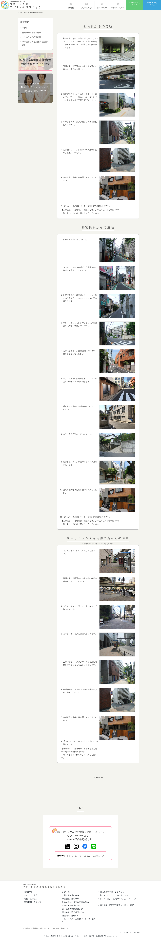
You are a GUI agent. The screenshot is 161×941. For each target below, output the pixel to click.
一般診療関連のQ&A (70, 895)
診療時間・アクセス (118, 8)
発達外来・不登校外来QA (73, 912)
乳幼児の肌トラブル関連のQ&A (75, 902)
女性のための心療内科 (31, 37)
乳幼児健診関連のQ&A (71, 905)
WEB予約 (152, 3)
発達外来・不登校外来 (31, 32)
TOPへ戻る (98, 777)
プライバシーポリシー (124, 932)
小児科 (25, 28)
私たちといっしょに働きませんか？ (115, 895)
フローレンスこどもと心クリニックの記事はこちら (86, 856)
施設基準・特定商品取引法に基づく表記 (117, 905)
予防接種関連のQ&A (70, 899)
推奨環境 (137, 932)
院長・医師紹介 (102, 8)
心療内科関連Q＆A (70, 916)
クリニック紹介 (86, 8)
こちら (53, 928)
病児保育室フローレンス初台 (112, 892)
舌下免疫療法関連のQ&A (72, 909)
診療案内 (71, 8)
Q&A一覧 (66, 892)
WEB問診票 (134, 3)
